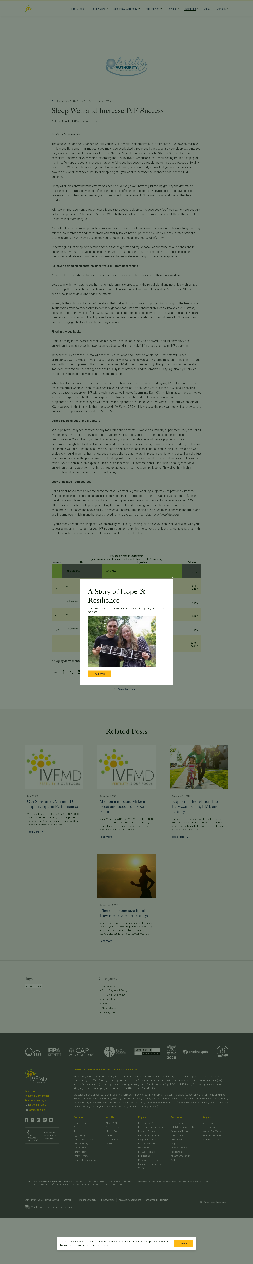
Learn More (99, 674)
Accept (183, 1243)
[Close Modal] (172, 577)
